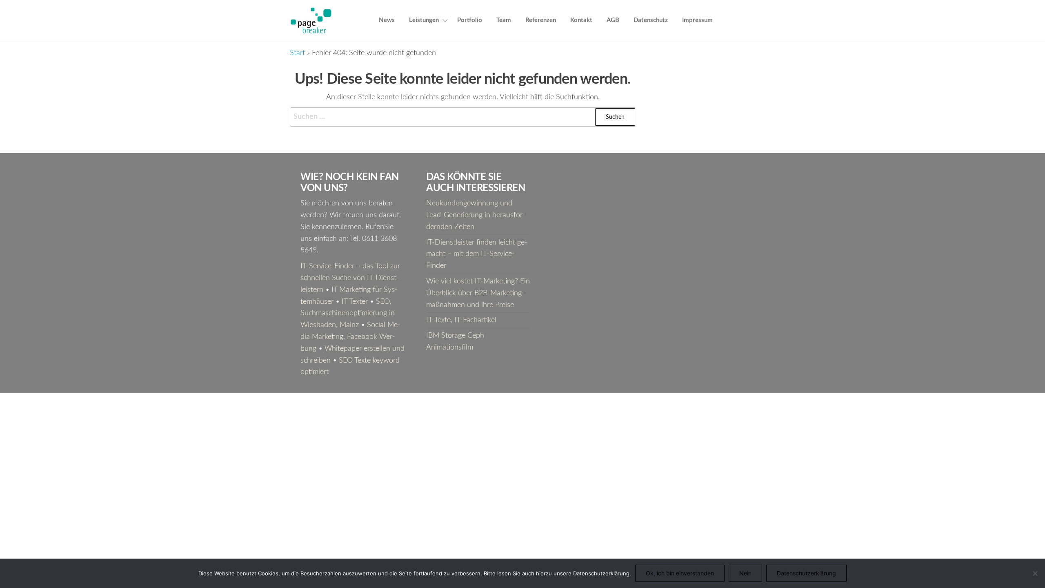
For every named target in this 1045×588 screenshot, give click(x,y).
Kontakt (581, 20)
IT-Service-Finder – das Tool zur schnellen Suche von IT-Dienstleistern (350, 278)
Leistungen (424, 20)
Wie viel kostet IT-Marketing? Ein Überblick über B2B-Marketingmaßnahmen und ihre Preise (478, 293)
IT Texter (355, 301)
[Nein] (1035, 573)
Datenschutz (651, 20)
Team (503, 20)
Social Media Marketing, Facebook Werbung (350, 336)
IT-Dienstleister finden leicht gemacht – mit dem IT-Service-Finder (476, 254)
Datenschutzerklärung (806, 573)
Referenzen (540, 20)
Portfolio (469, 20)
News (387, 20)
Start (297, 53)
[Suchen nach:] (463, 117)
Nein (745, 573)
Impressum (697, 20)
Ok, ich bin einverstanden (680, 573)
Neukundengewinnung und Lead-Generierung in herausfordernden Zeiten (475, 215)
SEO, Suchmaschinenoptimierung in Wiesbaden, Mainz (347, 313)
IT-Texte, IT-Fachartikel (461, 320)
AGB (613, 20)
